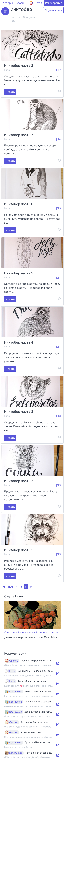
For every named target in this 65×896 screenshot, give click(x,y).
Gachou (13, 661)
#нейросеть (43, 632)
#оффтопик (11, 632)
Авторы (8, 3)
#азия (32, 632)
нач (10, 586)
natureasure (15, 753)
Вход (39, 3)
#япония (23, 632)
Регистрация (53, 3)
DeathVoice (15, 691)
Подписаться (53, 10)
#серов (55, 632)
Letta (7, 69)
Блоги (20, 3)
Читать (10, 92)
